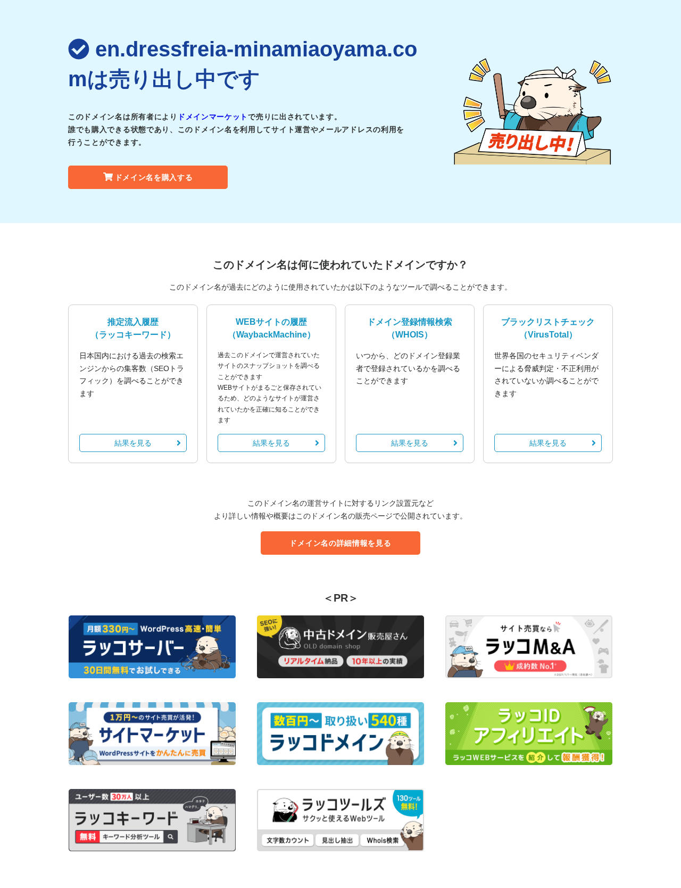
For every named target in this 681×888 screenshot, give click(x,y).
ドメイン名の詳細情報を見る (340, 543)
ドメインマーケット (213, 116)
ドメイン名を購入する (154, 177)
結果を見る (133, 443)
